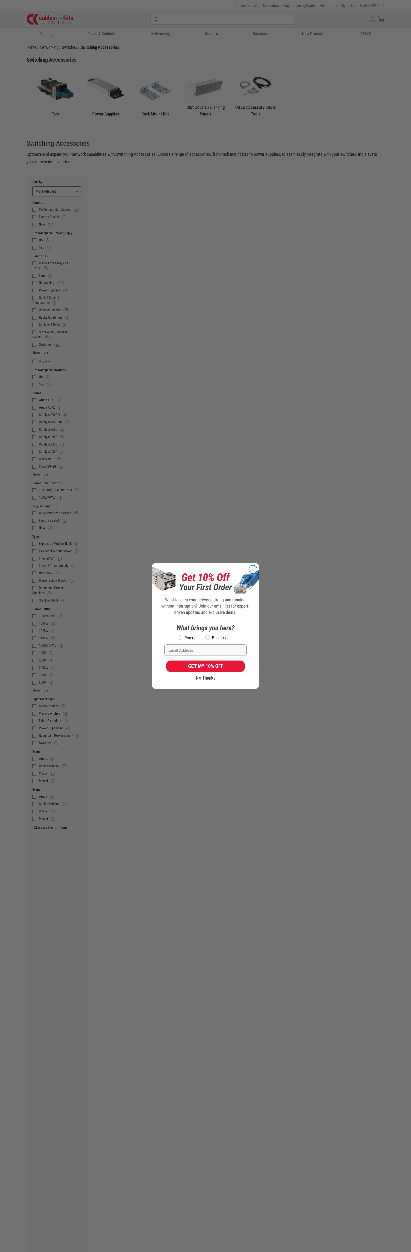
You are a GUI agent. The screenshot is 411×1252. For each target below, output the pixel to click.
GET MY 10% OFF (205, 666)
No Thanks (205, 678)
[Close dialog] (253, 569)
